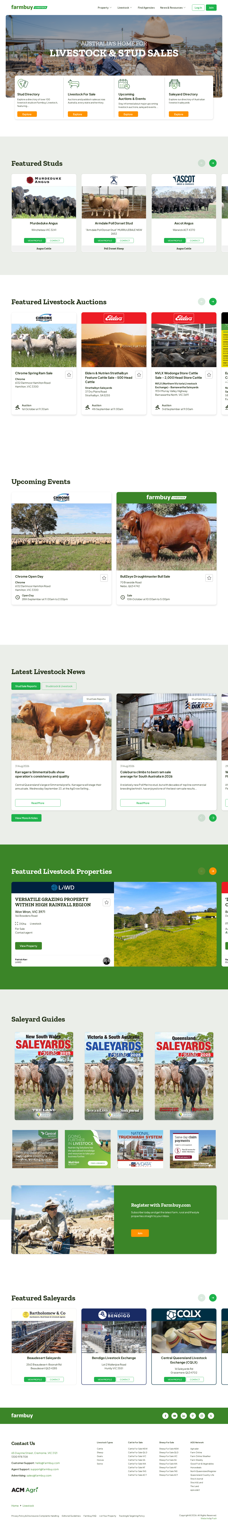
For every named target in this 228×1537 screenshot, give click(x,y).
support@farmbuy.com (45, 1469)
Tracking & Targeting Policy (132, 1515)
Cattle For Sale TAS (137, 1471)
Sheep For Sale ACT (168, 1475)
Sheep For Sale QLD (168, 1452)
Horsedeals (195, 1467)
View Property (28, 945)
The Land (194, 1486)
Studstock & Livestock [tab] (59, 686)
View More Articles (26, 818)
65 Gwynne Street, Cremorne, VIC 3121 (34, 1452)
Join (211, 7)
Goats (100, 1456)
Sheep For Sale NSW (169, 1448)
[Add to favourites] (69, 374)
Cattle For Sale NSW (137, 1448)
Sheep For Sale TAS (168, 1471)
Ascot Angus (183, 223)
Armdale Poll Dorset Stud (114, 223)
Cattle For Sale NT (136, 1467)
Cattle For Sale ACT (137, 1475)
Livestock (123, 7)
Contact (55, 240)
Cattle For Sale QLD (137, 1452)
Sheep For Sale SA (168, 1460)
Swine (100, 1463)
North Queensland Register (203, 1471)
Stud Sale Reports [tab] (26, 686)
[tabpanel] (114, 758)
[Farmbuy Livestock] (37, 7)
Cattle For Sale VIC (137, 1456)
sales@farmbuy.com (39, 1475)
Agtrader (194, 1448)
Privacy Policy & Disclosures (25, 1515)
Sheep (100, 1452)
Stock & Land (196, 1482)
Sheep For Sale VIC (168, 1456)
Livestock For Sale (82, 94)
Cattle (100, 1448)
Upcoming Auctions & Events (132, 96)
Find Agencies (146, 7)
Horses (100, 1460)
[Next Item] (213, 163)
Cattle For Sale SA (136, 1460)
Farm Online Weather (200, 1456)
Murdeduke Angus (44, 223)
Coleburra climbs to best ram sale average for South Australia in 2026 (146, 774)
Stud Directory (28, 94)
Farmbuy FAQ (90, 1515)
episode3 (195, 1490)
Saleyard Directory (183, 94)
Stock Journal (196, 1478)
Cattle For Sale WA (137, 1463)
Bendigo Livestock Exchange (114, 1358)
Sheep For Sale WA (168, 1463)
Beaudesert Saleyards (44, 1358)
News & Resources (171, 7)
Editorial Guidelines (71, 1515)
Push (214, 1518)
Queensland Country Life (202, 1475)
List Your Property (107, 1515)
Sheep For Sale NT (168, 1467)
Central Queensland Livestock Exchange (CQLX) (184, 1360)
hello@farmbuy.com (47, 1462)
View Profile (35, 240)
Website (205, 1518)
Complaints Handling (49, 1515)
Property (103, 7)
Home (15, 1505)
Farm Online (196, 1452)
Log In (198, 7)
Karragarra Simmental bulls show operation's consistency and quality (42, 774)
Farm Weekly (196, 1460)
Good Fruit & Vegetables (202, 1463)
